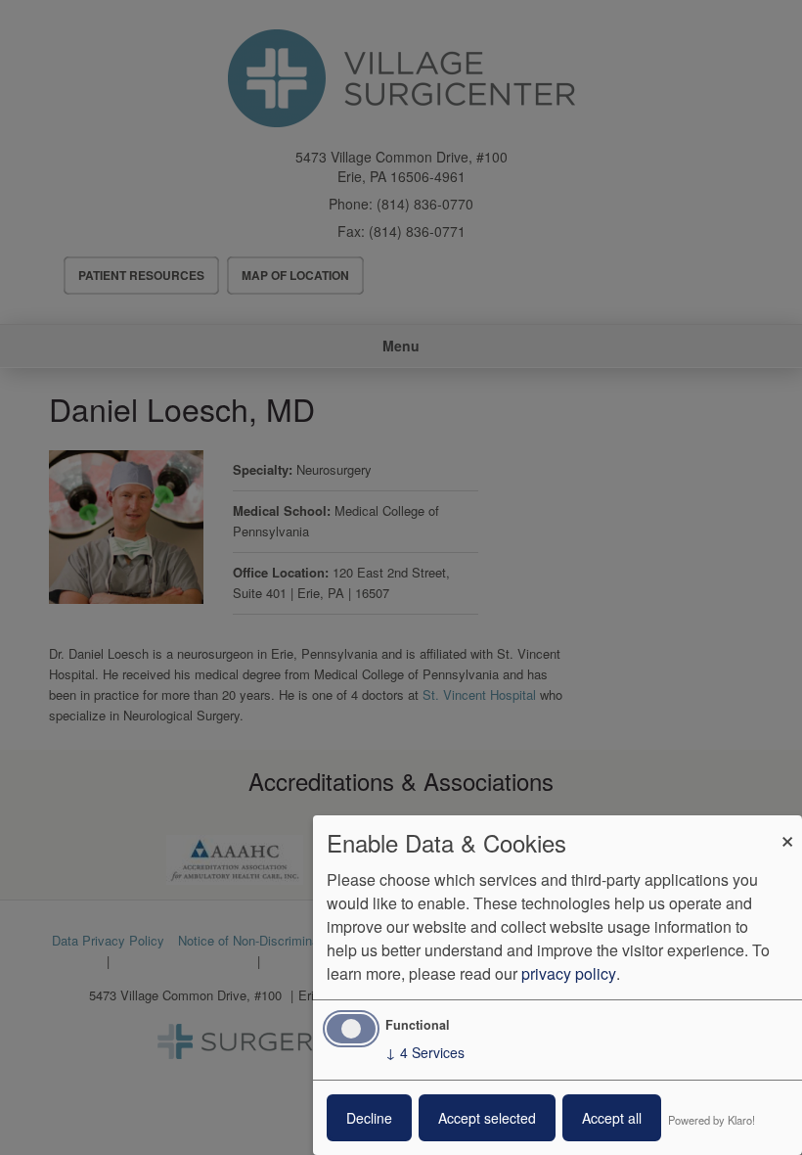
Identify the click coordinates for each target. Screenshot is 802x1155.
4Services (425, 1052)
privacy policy (568, 973)
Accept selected (487, 1118)
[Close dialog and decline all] (787, 827)
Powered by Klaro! (711, 1120)
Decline (369, 1118)
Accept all (612, 1118)
